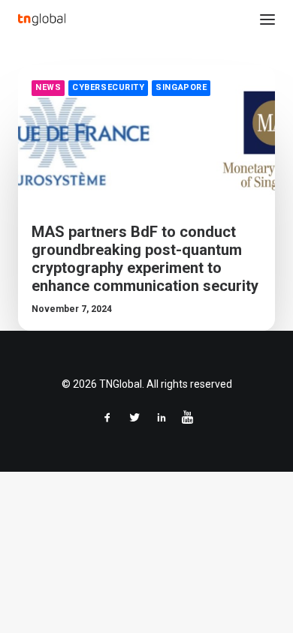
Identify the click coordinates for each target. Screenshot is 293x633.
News (48, 87)
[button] (267, 19)
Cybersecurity (108, 87)
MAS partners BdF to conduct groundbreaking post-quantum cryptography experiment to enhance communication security (145, 259)
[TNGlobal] (41, 20)
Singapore (181, 87)
